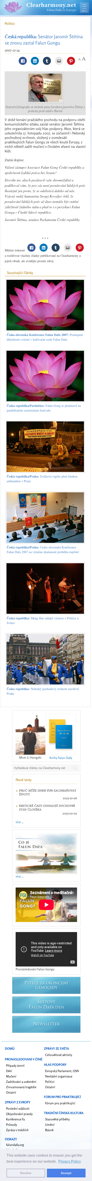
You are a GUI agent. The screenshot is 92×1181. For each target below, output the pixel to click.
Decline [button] (25, 1173)
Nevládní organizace (58, 1076)
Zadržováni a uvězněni (21, 1081)
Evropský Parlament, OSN (62, 1071)
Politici (10, 23)
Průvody (11, 1124)
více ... (19, 822)
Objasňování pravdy (19, 1114)
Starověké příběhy (57, 1119)
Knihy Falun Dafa (61, 758)
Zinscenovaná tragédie (21, 1087)
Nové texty (23, 779)
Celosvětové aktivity (58, 1055)
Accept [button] (66, 1173)
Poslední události (17, 1108)
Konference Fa (15, 1119)
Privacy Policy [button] (69, 1161)
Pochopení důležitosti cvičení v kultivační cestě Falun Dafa (45, 337)
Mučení (11, 1076)
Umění (49, 1124)
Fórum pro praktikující (60, 1103)
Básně (49, 1130)
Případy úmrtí (15, 1065)
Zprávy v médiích (17, 1130)
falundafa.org (15, 1145)
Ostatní (11, 1092)
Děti (9, 1071)
